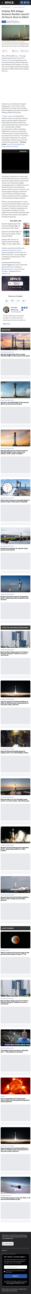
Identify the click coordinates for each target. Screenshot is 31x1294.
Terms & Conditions (10, 1283)
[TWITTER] (24, 308)
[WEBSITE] (22, 310)
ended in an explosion (19, 189)
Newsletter (26, 51)
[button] (28, 2)
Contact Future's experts (9, 1254)
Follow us (16, 51)
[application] (15, 161)
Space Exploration (6, 7)
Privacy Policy (17, 1282)
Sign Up (15, 1276)
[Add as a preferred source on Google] (8, 1244)
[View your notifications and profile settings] (25, 2)
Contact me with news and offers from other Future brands (15, 1271)
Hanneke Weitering (13, 21)
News (3, 21)
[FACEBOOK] (22, 308)
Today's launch (7, 116)
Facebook (17, 269)
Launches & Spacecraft (19, 7)
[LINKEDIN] (27, 308)
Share (5, 51)
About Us (4, 1250)
